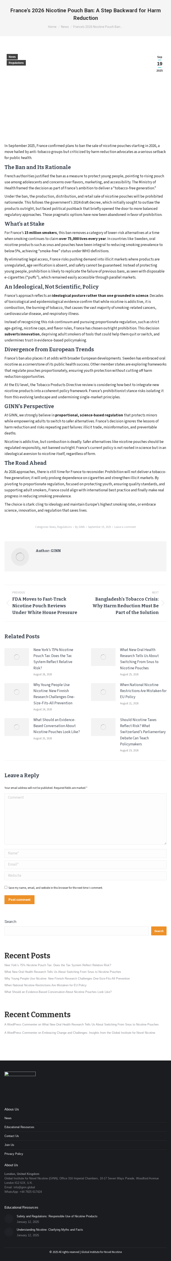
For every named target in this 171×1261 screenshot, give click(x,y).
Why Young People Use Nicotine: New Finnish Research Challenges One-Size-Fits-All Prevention (54, 694)
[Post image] (16, 657)
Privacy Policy (13, 1154)
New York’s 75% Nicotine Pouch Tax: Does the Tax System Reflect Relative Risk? (53, 659)
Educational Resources (19, 1127)
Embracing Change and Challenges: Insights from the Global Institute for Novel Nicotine (98, 1032)
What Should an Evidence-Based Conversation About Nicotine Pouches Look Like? (56, 726)
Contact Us (11, 1136)
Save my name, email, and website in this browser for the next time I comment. (55, 888)
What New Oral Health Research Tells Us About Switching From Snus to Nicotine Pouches (139, 659)
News (12, 56)
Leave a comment (125, 527)
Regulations (16, 62)
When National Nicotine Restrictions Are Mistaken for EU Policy (143, 691)
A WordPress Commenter (20, 1032)
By (80, 527)
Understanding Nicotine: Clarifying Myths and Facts (50, 1229)
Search (10, 922)
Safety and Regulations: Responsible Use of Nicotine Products (57, 1216)
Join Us (9, 1145)
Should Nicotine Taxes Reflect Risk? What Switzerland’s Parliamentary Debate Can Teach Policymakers (143, 732)
